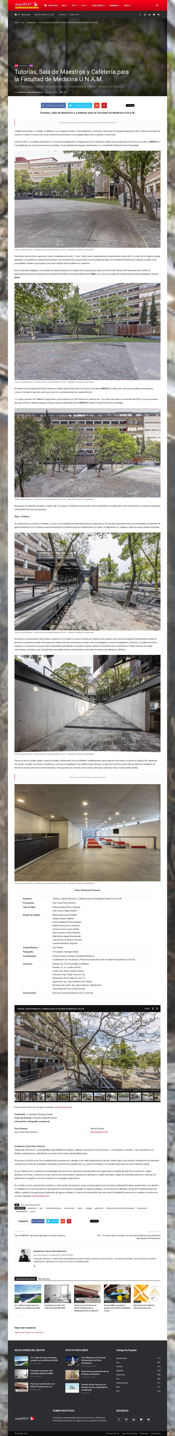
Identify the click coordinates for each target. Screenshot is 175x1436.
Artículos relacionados (25, 1279)
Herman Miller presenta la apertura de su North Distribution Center (117, 1308)
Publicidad (144, 1433)
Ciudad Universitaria (53, 1208)
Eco (31, 66)
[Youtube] (158, 14)
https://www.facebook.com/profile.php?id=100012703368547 (53, 1255)
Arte (118, 1387)
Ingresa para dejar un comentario (28, 1332)
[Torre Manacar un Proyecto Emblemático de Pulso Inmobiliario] (72, 1361)
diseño (79, 1208)
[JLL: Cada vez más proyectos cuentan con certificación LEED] (27, 1294)
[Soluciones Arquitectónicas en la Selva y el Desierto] (72, 1375)
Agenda (114, 5)
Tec (117, 1378)
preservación (142, 1208)
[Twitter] (154, 14)
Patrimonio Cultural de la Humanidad (120, 1208)
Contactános (156, 1433)
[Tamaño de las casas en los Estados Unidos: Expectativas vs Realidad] (72, 1388)
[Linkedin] (149, 14)
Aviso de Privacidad (129, 1433)
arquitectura (32, 1208)
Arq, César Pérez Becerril (30, 1205)
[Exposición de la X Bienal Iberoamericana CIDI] (147, 1294)
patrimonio (99, 1208)
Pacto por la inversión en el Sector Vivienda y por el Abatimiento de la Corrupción (86, 1308)
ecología (88, 1208)
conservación (69, 1208)
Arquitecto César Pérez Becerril (30, 92)
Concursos (97, 5)
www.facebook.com (63, 1107)
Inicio (16, 22)
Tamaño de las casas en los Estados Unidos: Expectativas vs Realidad (94, 1387)
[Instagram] (145, 14)
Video (126, 5)
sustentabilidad (21, 1211)
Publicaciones (122, 1383)
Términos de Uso (112, 1433)
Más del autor (44, 1279)
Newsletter (74, 15)
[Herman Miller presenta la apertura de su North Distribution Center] (117, 1294)
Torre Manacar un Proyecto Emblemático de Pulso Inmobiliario (93, 1360)
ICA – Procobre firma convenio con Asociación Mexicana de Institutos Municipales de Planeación (129, 1237)
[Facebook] (140, 14)
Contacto (63, 15)
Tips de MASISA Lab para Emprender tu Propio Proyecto (39, 1235)
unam (32, 1211)
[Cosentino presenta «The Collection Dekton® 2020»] (57, 1294)
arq (64, 5)
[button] (157, 5)
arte (41, 1208)
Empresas (120, 1374)
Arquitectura (31, 22)
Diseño (119, 1366)
